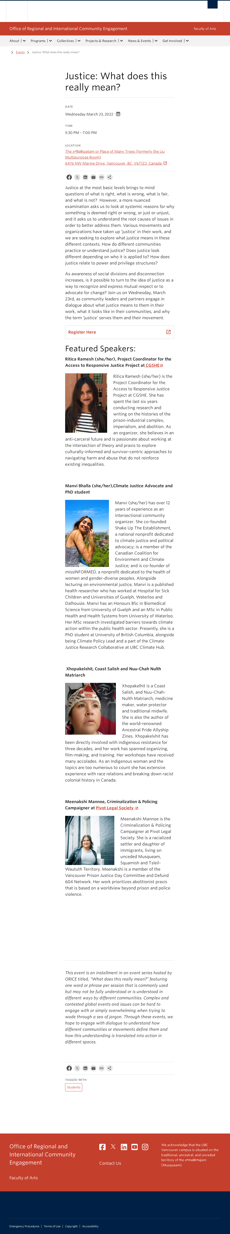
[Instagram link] (147, 1148)
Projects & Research (101, 41)
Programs (38, 41)
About (14, 41)
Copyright (71, 1226)
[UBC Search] (213, 5)
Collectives (65, 41)
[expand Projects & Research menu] (121, 40)
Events (20, 52)
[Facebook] (69, 178)
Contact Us (110, 1163)
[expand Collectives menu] (79, 40)
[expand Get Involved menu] (187, 40)
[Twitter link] (115, 1148)
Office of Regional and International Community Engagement (68, 28)
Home (6, 51)
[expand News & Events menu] (156, 40)
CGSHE (152, 365)
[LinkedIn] (85, 178)
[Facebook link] (104, 1148)
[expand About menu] (24, 40)
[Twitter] (77, 178)
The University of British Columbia (20, 11)
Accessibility (90, 1226)
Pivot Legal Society (115, 808)
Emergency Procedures (24, 1226)
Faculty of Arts (205, 29)
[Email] (93, 178)
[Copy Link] (101, 178)
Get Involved (172, 41)
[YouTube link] (136, 1148)
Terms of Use (52, 1226)
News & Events (139, 41)
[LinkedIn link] (125, 1148)
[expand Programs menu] (50, 40)
